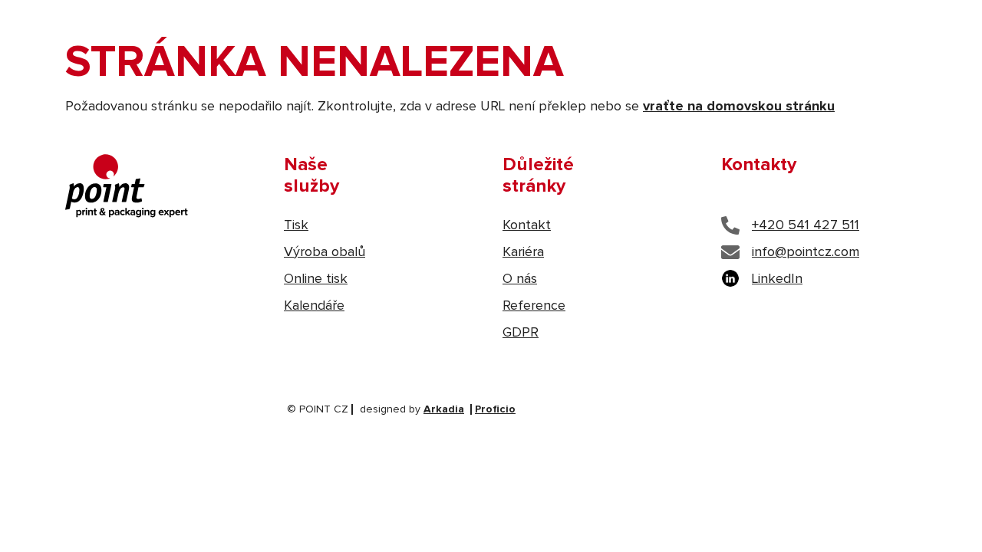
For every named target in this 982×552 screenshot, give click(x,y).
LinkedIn (777, 279)
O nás (520, 279)
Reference (534, 306)
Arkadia (443, 409)
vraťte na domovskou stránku (739, 106)
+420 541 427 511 (805, 225)
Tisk (296, 225)
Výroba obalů (324, 252)
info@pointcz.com (805, 252)
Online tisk (316, 279)
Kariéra (523, 252)
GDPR (521, 333)
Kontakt (527, 225)
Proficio (495, 409)
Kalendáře (314, 306)
